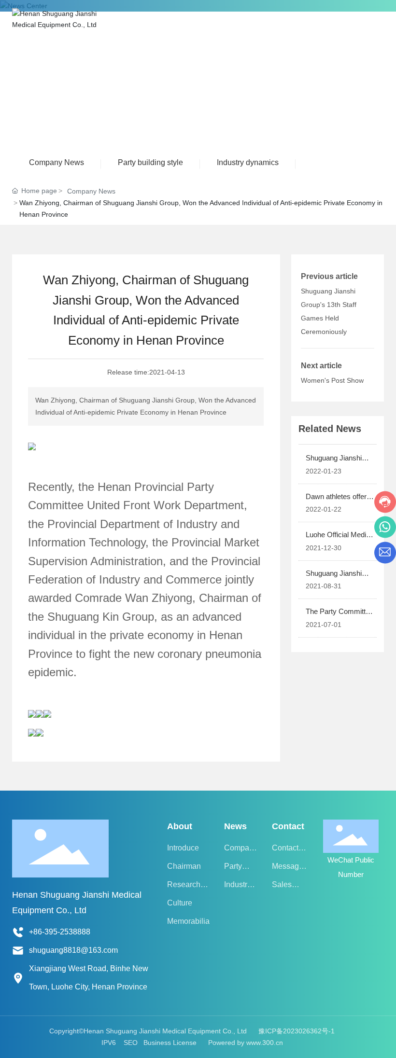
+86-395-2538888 (59, 932)
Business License (170, 1042)
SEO (131, 1042)
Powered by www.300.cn (245, 1042)
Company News (56, 162)
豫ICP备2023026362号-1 (296, 1031)
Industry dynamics (248, 162)
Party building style (150, 162)
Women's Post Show (332, 380)
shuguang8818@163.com (73, 950)
